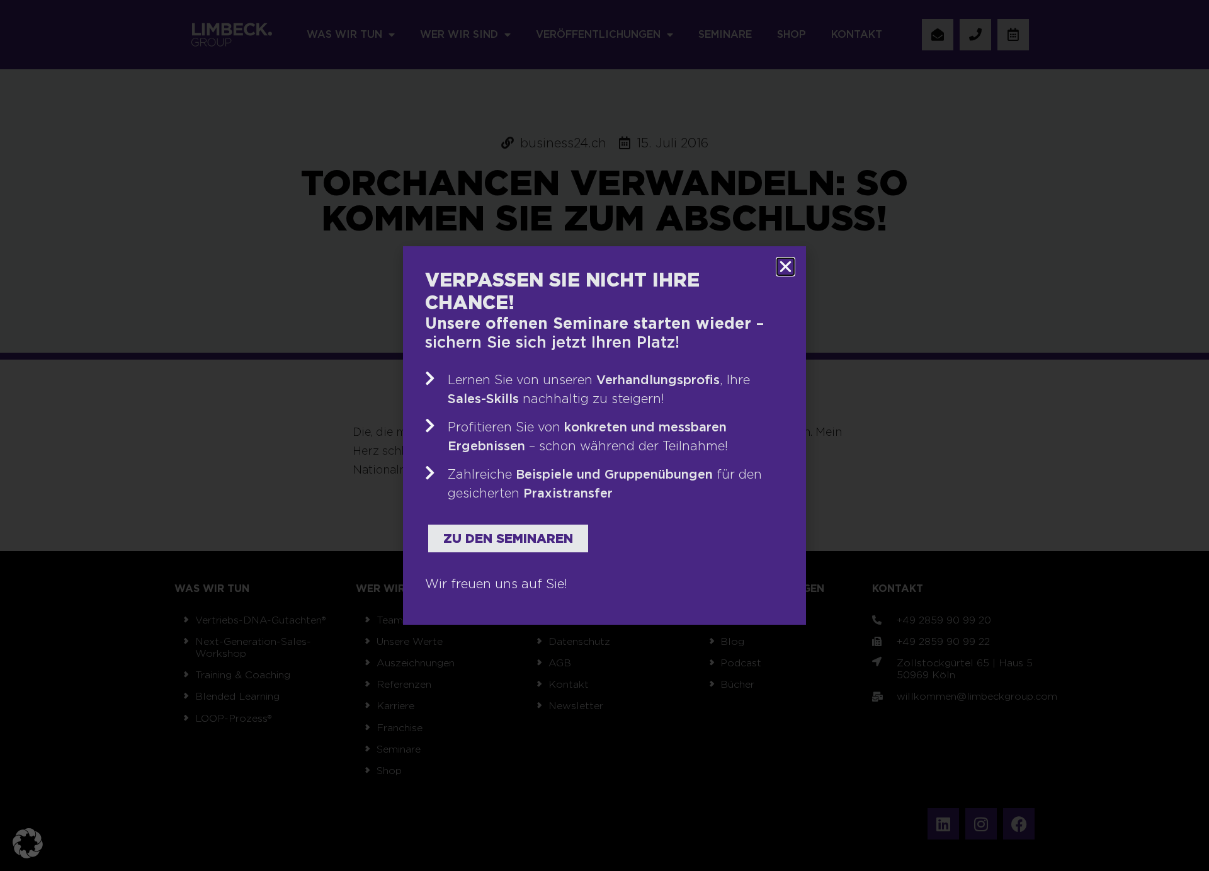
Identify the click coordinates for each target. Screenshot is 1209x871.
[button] (27, 843)
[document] (604, 435)
